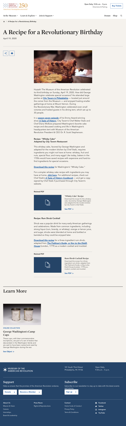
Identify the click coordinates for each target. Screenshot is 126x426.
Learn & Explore (27, 15)
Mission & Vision (9, 406)
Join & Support (45, 15)
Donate (107, 15)
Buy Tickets (116, 6)
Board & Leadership (10, 415)
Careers (6, 409)
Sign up (69, 392)
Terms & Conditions (71, 412)
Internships (7, 412)
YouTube (101, 413)
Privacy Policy (69, 409)
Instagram (102, 409)
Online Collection (11, 328)
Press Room (38, 403)
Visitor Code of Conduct (73, 406)
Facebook (102, 403)
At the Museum (9, 15)
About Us (6, 403)
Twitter (101, 406)
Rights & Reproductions (42, 406)
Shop (115, 15)
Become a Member (28, 392)
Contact (67, 403)
